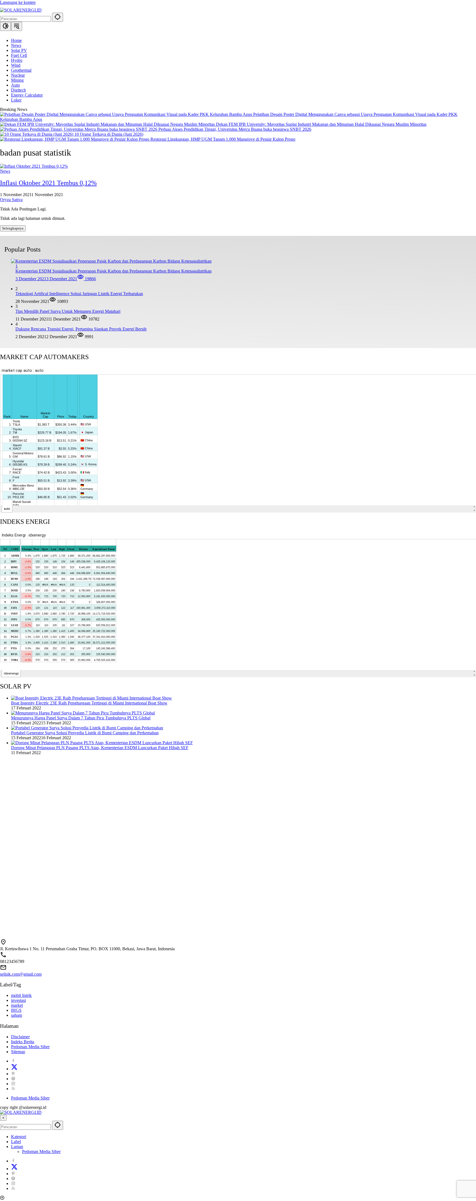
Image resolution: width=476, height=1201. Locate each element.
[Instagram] (13, 1083)
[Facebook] (13, 1061)
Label (16, 1141)
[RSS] (13, 1088)
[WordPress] (13, 1078)
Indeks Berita (22, 1041)
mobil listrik (21, 995)
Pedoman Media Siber (30, 1046)
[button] (57, 17)
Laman (17, 1146)
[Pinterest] (13, 1073)
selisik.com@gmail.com (21, 974)
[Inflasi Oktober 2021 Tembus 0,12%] (34, 166)
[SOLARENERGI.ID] (21, 10)
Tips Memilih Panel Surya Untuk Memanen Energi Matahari (67, 311)
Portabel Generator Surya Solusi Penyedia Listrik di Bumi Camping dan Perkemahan (85, 732)
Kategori (18, 1136)
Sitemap (18, 1051)
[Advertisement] (165, 808)
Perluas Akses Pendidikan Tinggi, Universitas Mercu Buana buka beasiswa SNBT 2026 (234, 129)
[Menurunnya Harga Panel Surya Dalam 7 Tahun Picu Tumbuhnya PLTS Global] (83, 713)
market (17, 1005)
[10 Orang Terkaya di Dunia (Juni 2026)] (37, 134)
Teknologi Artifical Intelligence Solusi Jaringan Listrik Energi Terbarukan (79, 293)
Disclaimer (20, 1036)
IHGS (16, 1010)
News (5, 171)
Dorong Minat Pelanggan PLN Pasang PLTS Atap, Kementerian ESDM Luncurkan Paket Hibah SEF (99, 747)
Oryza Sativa (11, 199)
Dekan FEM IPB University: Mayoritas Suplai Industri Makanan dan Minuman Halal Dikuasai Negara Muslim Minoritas (321, 124)
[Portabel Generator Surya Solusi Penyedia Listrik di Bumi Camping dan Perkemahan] (87, 727)
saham (16, 1015)
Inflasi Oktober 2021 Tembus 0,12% (48, 182)
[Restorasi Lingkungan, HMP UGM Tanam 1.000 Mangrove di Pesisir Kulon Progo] (75, 139)
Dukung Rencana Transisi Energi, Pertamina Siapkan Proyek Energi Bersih (81, 329)
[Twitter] (14, 1068)
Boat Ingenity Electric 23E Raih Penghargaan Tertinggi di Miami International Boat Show (89, 703)
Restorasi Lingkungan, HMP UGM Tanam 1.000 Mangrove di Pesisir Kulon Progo (222, 139)
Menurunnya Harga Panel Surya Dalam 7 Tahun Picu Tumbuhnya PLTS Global (80, 718)
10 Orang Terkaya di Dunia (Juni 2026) (108, 134)
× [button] (3, 1118)
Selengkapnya (12, 228)
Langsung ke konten (18, 2)
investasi (18, 1000)
